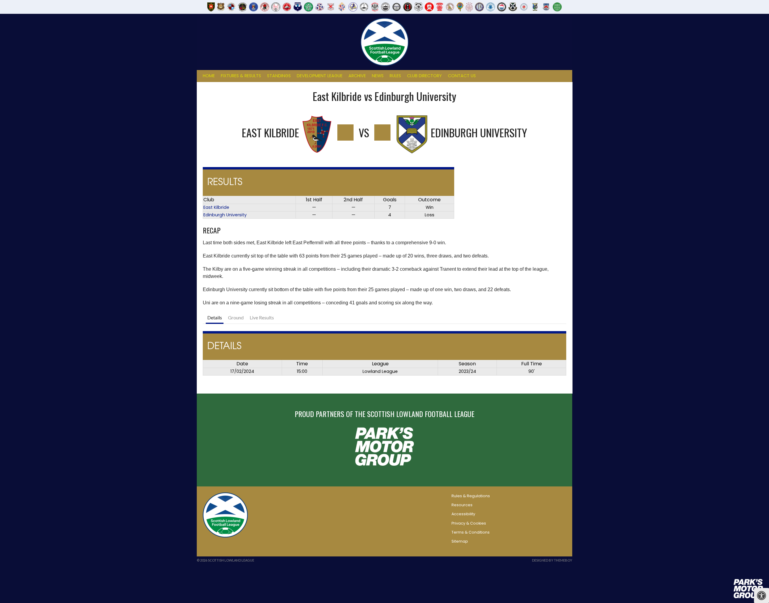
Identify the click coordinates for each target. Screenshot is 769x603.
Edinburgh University (225, 215)
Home (209, 76)
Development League (319, 76)
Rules (395, 76)
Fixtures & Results (241, 76)
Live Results (262, 317)
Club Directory (424, 76)
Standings (279, 76)
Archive (357, 76)
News (378, 76)
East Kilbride (216, 207)
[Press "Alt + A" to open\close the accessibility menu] (761, 595)
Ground (236, 317)
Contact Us (462, 76)
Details (214, 317)
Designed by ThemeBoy (552, 560)
